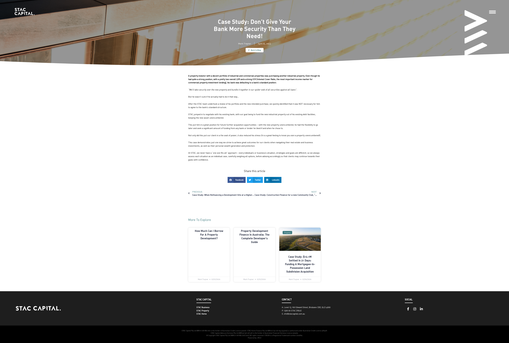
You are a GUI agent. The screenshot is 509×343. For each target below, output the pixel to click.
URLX (259, 338)
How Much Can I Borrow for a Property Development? (209, 234)
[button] (237, 180)
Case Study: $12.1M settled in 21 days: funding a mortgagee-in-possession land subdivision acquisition (300, 264)
